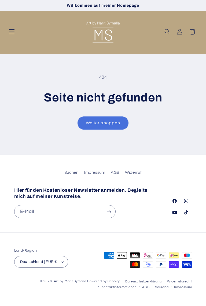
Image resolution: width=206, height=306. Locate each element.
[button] (12, 32)
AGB (115, 173)
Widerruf (133, 173)
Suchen (71, 173)
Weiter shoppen (103, 123)
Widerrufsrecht (179, 281)
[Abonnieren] (109, 211)
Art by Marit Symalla (70, 281)
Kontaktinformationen (119, 287)
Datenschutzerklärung (143, 281)
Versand (161, 287)
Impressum (94, 173)
